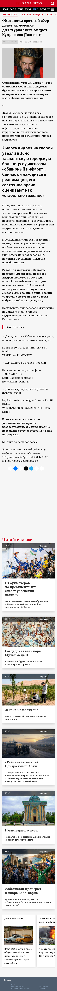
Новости (10, 14)
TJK (20, 9)
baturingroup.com (17, 988)
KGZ (13, 9)
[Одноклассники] (21, 468)
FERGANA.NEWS (28, 3)
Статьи (25, 14)
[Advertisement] (28, 506)
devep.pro (43, 988)
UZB (35, 9)
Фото (49, 14)
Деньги (28, 42)
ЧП (21, 42)
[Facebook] (36, 468)
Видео (38, 14)
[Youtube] (42, 468)
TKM (28, 9)
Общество (37, 42)
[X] (10, 468)
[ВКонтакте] (15, 468)
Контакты (7, 980)
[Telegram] (31, 468)
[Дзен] (26, 468)
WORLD (45, 9)
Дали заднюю (13, 918)
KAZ (6, 9)
